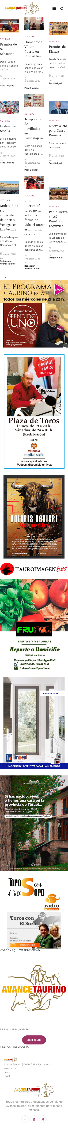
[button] (54, 8)
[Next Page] (6, 277)
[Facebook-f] (25, 1119)
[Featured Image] (9, 25)
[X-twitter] (43, 1119)
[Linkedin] (34, 1119)
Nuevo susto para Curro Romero (58, 130)
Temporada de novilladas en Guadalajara (33, 128)
